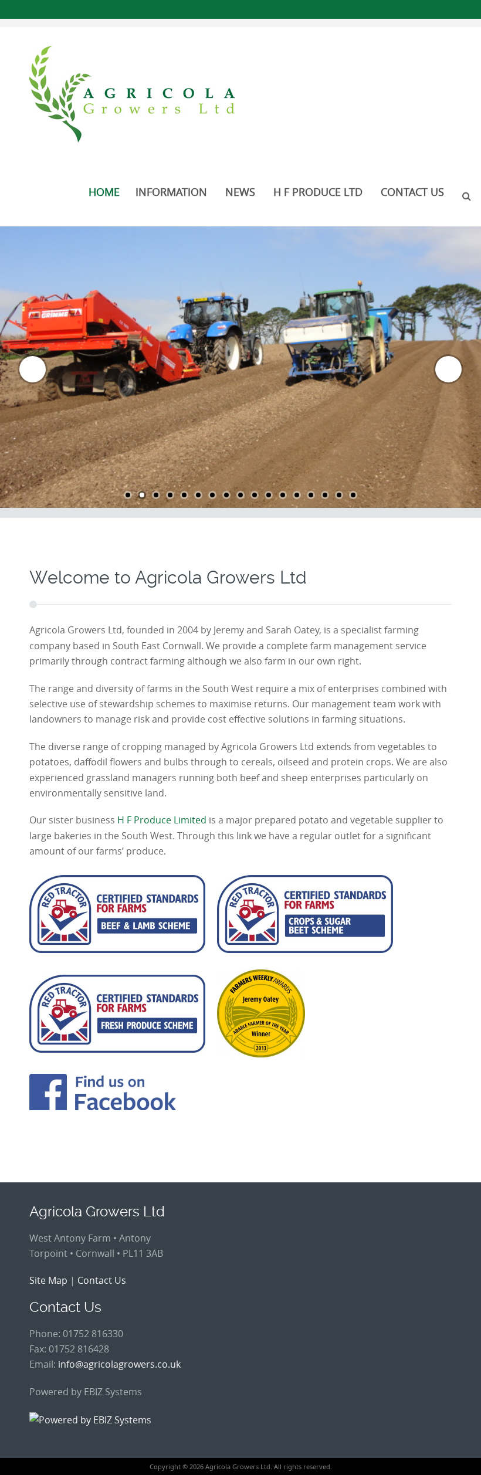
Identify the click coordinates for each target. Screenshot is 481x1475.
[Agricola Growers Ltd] (132, 94)
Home (104, 192)
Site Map (48, 1280)
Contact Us (412, 192)
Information (171, 192)
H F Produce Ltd (318, 192)
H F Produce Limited (161, 819)
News (240, 192)
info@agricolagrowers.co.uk (119, 1364)
